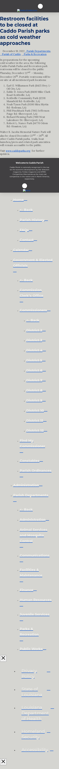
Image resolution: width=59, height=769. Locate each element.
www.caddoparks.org (18, 150)
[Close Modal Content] (3, 658)
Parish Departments (38, 51)
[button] (40, 6)
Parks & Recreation (35, 54)
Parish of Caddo (11, 54)
